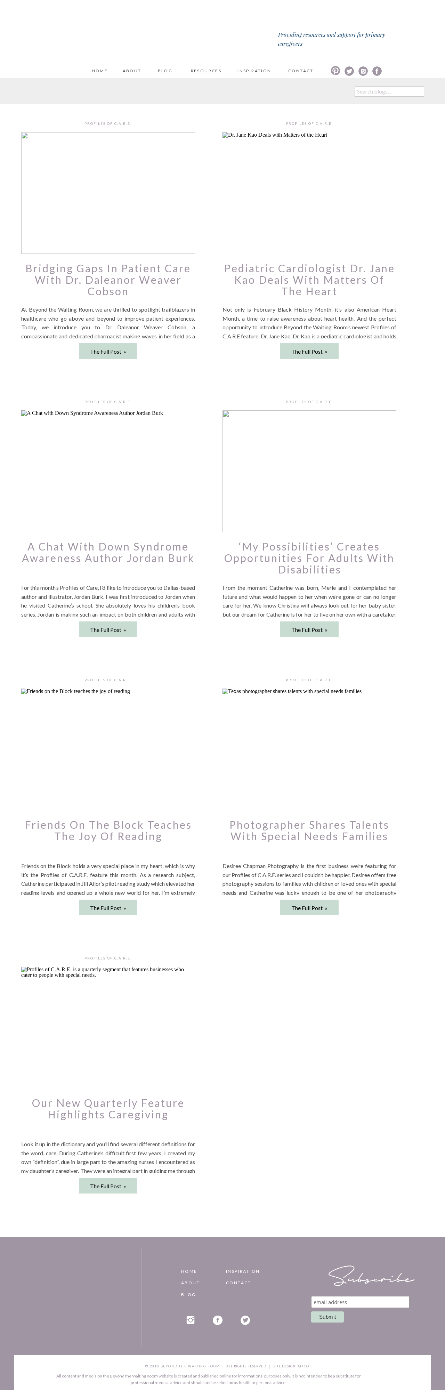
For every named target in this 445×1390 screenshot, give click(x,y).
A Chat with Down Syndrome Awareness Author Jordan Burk (108, 552)
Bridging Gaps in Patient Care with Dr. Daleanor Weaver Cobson (108, 279)
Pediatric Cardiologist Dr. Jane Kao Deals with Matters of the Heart (309, 279)
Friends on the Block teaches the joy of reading (108, 830)
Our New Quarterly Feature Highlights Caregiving (108, 1108)
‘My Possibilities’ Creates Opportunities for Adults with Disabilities (309, 558)
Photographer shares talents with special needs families (309, 830)
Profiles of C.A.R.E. (108, 123)
